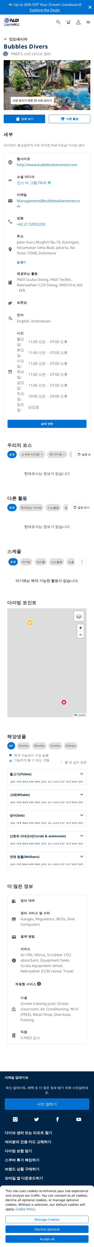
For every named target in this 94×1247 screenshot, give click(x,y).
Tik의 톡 (44, 182)
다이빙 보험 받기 (18, 1150)
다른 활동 (72, 119)
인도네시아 (17, 39)
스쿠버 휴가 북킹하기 (22, 1159)
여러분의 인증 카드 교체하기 (28, 1141)
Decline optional (47, 1229)
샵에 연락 (47, 424)
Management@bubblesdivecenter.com (48, 203)
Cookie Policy (25, 1209)
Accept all (47, 1239)
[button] (30, 622)
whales (39, 746)
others (71, 746)
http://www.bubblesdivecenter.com (47, 164)
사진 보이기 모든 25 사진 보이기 (32, 100)
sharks (24, 746)
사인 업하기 (47, 1104)
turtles (55, 746)
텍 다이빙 (56, 454)
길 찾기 (21, 262)
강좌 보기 (27, 119)
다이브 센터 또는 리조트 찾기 (28, 1132)
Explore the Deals (45, 9)
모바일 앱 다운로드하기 (24, 1178)
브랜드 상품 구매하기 (22, 1168)
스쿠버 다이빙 (31, 454)
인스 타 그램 (27, 182)
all (11, 746)
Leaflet (81, 715)
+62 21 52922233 (31, 224)
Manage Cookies (47, 1219)
